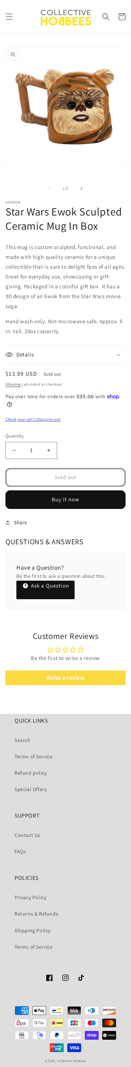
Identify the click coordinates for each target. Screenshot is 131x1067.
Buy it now (65, 499)
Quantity (14, 436)
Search (23, 740)
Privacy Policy (30, 897)
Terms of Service (34, 756)
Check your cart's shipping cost (32, 419)
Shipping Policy (33, 930)
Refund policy (31, 773)
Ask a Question (49, 585)
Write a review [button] (65, 677)
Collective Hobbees (72, 1061)
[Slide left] (49, 189)
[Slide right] (82, 189)
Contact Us (27, 835)
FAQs (20, 851)
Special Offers (31, 789)
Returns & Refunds (36, 913)
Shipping (13, 384)
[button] (9, 17)
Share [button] (20, 522)
